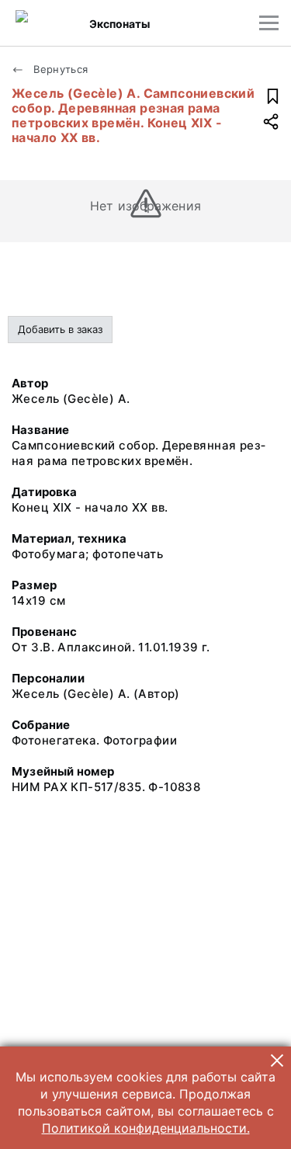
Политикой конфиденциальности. (146, 1128)
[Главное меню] (268, 23)
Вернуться (59, 69)
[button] (277, 1060)
